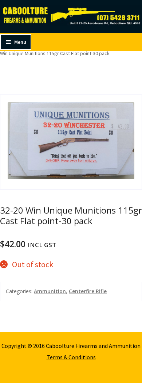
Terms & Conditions (71, 357)
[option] (71, 142)
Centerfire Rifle (88, 291)
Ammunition (50, 291)
